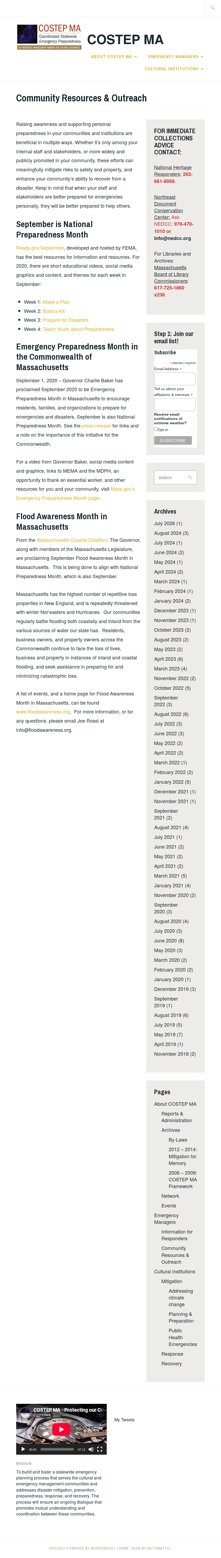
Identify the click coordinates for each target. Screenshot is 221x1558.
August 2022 (167, 713)
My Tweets (124, 1419)
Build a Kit (54, 310)
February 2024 (170, 590)
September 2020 (166, 908)
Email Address (168, 369)
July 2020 (164, 930)
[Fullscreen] (99, 1449)
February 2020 (170, 969)
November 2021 (171, 800)
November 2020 (171, 894)
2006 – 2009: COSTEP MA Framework (183, 1179)
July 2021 (164, 836)
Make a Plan (56, 301)
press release (97, 425)
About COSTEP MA (111, 56)
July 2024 (164, 542)
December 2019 (171, 988)
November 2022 (171, 677)
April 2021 (165, 865)
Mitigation (171, 1280)
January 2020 (169, 979)
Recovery (171, 1363)
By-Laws (178, 1139)
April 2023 (165, 658)
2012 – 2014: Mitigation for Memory (183, 1156)
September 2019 (166, 1002)
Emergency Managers (173, 56)
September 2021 (166, 814)
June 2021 (165, 846)
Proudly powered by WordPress (81, 1548)
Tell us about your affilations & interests (173, 392)
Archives (170, 1129)
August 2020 (167, 920)
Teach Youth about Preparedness (78, 328)
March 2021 (167, 875)
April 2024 (165, 571)
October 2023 (169, 629)
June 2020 (165, 940)
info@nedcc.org (172, 238)
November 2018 (171, 1053)
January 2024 (169, 600)
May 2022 (164, 742)
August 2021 (167, 827)
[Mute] (91, 1449)
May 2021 (164, 856)
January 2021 (169, 885)
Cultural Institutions (172, 69)
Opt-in (163, 430)
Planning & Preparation (181, 1317)
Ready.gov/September (40, 247)
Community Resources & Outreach (175, 1254)
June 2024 (165, 552)
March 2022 (167, 762)
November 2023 (171, 619)
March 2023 (167, 668)
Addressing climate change (181, 1297)
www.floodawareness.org (43, 711)
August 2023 (167, 639)
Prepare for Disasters (66, 319)
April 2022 (165, 752)
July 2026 (164, 523)
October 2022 (169, 687)
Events (168, 1205)
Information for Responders (177, 1235)
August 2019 (167, 1014)
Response (172, 1353)
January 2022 (169, 781)
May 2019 (164, 1034)
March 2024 (167, 581)
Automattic (159, 1548)
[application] (61, 1429)
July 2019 (164, 1024)
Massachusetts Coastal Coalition (72, 539)
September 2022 (166, 701)
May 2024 (164, 561)
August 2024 (167, 532)
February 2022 (170, 771)
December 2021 (171, 791)
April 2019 (165, 1043)
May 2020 (164, 949)
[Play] (23, 1449)
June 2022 (165, 733)
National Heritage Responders (173, 170)
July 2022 (164, 723)
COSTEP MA (125, 39)
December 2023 (171, 610)
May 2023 (164, 648)
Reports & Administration (176, 1117)
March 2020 (167, 959)
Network (170, 1195)
